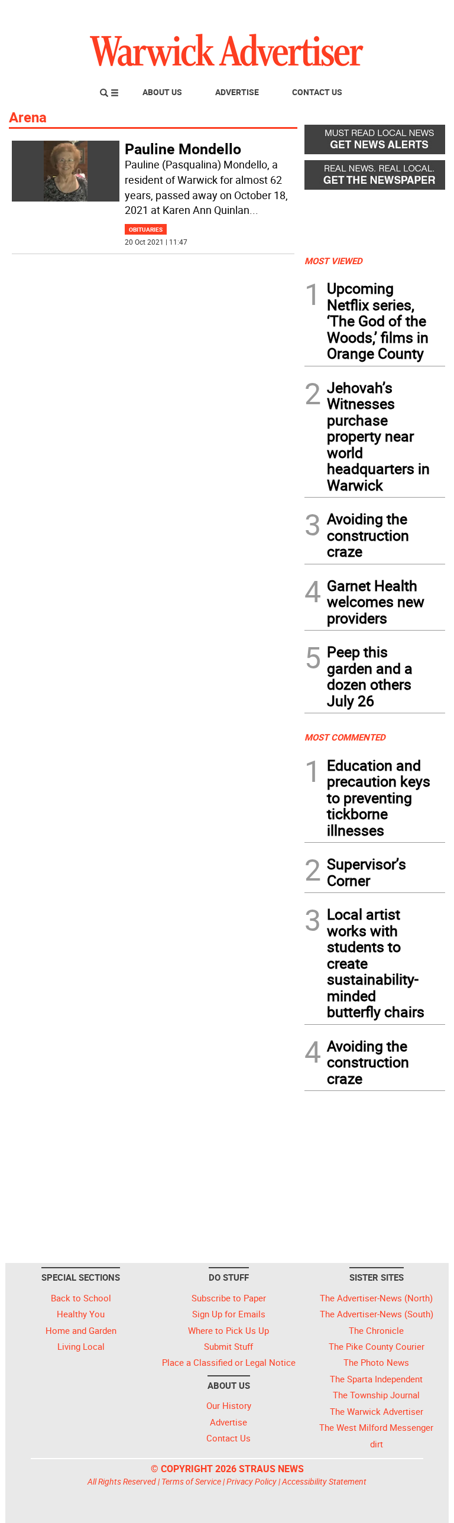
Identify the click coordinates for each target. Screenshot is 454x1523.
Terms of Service (191, 1481)
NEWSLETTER (349, 13)
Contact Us (317, 92)
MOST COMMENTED (344, 737)
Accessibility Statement (324, 1481)
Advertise (237, 92)
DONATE (416, 13)
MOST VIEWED (333, 261)
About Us (162, 92)
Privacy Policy (251, 1481)
